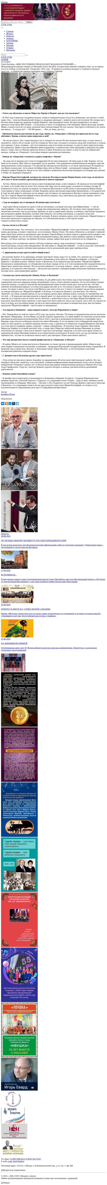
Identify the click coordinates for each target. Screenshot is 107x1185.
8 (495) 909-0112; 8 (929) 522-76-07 (25, 1159)
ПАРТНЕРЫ (12, 41)
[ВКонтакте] (2, 403)
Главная (9, 31)
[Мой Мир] (9, 403)
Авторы (9, 43)
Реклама (10, 45)
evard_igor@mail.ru (16, 1161)
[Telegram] (17, 403)
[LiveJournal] (13, 403)
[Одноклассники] (6, 403)
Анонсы (10, 38)
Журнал (9, 34)
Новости (10, 36)
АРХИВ (4, 59)
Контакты (10, 50)
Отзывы (9, 48)
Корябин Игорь (8, 394)
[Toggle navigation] (2, 27)
